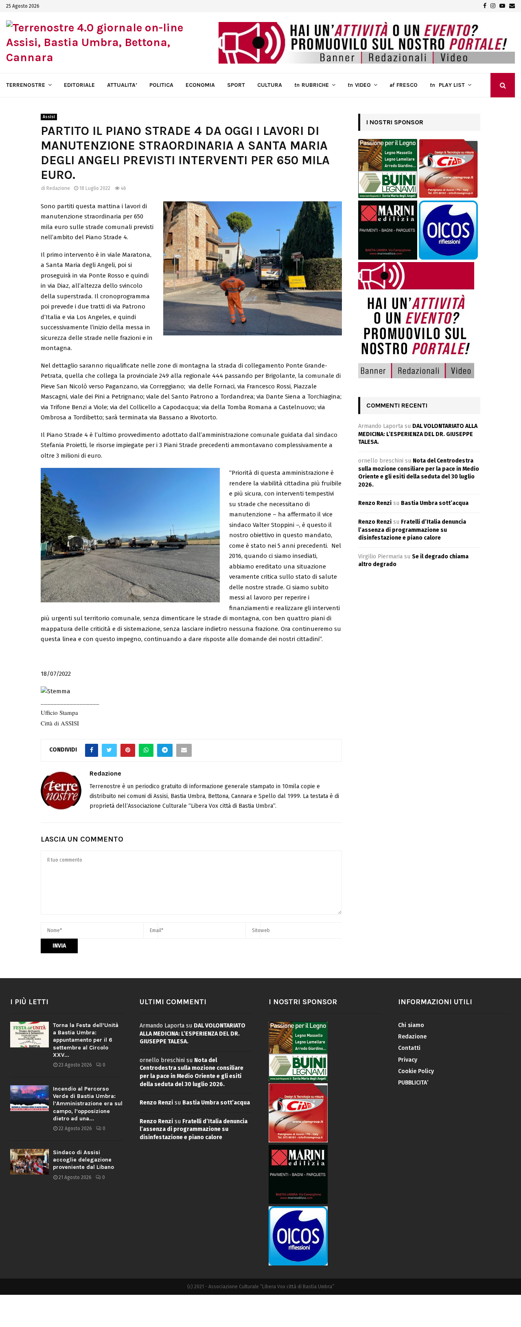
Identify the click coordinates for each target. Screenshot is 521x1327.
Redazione (58, 188)
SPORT (236, 85)
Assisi (49, 117)
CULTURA (269, 85)
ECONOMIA (200, 85)
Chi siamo (411, 1025)
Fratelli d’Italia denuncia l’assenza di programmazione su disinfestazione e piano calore (412, 529)
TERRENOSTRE (25, 85)
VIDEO (359, 85)
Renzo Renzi (375, 503)
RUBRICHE (311, 85)
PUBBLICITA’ (413, 1082)
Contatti (409, 1048)
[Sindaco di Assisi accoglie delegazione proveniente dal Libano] (29, 1162)
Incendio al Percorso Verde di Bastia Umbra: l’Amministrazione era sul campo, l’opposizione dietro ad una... (88, 1103)
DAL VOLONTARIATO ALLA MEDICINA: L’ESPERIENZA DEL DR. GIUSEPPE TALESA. (417, 434)
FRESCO (404, 85)
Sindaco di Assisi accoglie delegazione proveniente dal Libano (83, 1159)
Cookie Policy (416, 1071)
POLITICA (161, 85)
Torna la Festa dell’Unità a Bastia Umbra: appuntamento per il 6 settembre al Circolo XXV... (85, 1040)
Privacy (407, 1059)
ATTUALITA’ (122, 85)
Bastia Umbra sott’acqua (434, 503)
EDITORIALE (79, 85)
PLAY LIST (447, 85)
